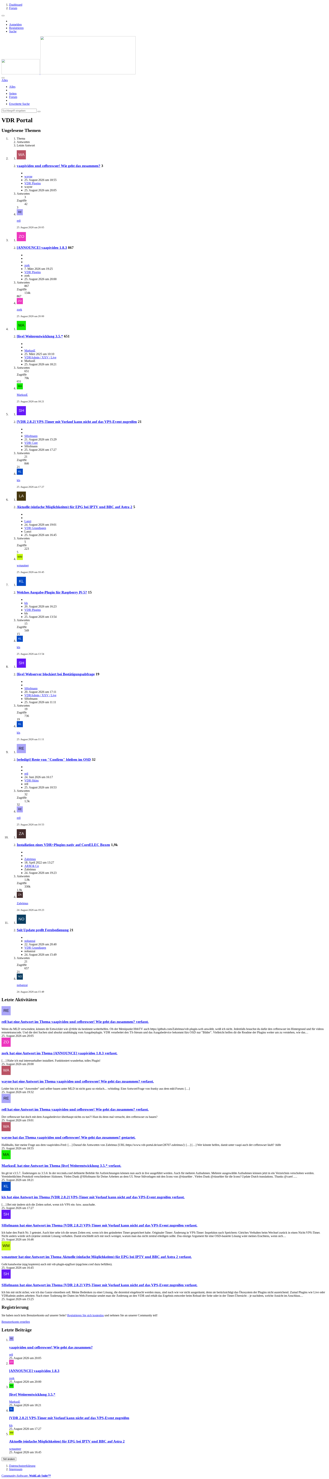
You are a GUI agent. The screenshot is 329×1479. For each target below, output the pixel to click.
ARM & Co (31, 866)
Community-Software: (26, 1475)
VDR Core (31, 442)
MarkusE (29, 350)
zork (27, 265)
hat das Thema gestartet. (69, 1137)
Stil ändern (9, 1459)
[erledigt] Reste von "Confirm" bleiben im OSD (54, 760)
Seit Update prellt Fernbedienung (43, 930)
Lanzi (27, 521)
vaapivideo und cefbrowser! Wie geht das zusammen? (58, 166)
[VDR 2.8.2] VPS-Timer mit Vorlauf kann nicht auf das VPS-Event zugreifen (77, 422)
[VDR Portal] (69, 73)
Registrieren (16, 28)
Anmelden (15, 24)
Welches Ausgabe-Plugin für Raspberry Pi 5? (52, 592)
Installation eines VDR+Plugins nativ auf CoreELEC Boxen (63, 845)
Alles (12, 86)
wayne (28, 176)
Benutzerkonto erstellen (16, 1321)
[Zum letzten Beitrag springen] (20, 214)
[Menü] (3, 15)
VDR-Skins (31, 780)
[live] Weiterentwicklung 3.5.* (40, 336)
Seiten (13, 93)
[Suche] (3, 77)
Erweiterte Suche (19, 103)
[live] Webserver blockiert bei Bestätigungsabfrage (56, 674)
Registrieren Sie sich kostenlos (85, 1315)
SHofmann (31, 436)
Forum (13, 97)
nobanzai (29, 940)
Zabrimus (30, 859)
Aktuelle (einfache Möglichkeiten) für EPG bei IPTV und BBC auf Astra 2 (74, 507)
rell (19, 220)
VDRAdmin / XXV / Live (40, 357)
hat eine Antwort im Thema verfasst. (75, 1022)
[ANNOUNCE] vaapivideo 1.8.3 (42, 248)
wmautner (23, 565)
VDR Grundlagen (35, 528)
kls (18, 480)
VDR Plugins (32, 183)
